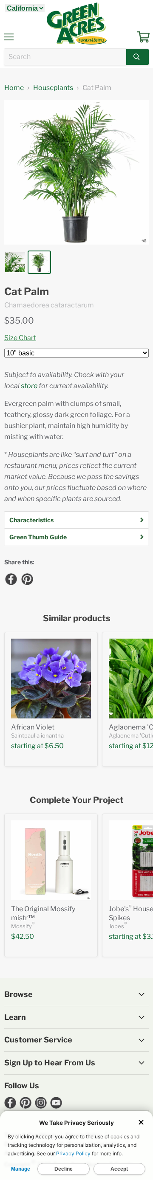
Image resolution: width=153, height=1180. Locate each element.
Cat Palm (26, 292)
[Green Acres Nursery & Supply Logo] (76, 23)
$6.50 (54, 746)
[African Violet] (51, 678)
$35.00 (19, 320)
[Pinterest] (26, 578)
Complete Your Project (77, 800)
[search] (65, 57)
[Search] (137, 57)
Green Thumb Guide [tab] (38, 537)
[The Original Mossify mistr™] (51, 860)
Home (14, 88)
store (29, 386)
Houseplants (53, 88)
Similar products (76, 618)
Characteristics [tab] (31, 520)
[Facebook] (10, 578)
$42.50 (22, 936)
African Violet (32, 727)
